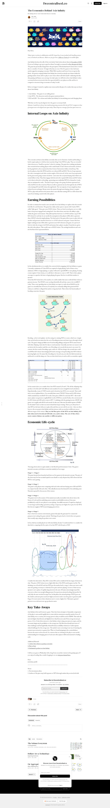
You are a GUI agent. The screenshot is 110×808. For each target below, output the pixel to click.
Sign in (105, 3)
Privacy (55, 797)
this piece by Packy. (77, 64)
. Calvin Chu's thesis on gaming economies (40, 644)
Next (77, 709)
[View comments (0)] (34, 21)
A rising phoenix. (32, 745)
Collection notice (66, 797)
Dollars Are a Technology (38, 754)
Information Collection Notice (54, 781)
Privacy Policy (66, 781)
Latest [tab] (33, 739)
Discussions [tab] (39, 739)
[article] (55, 746)
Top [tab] (29, 739)
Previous (33, 709)
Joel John (33, 16)
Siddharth (53, 747)
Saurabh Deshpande (39, 747)
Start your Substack (51, 801)
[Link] (25, 113)
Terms (59, 797)
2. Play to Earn (32, 646)
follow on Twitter (63, 57)
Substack (47, 805)
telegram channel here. (64, 655)
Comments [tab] (31, 720)
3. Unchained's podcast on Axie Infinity (39, 648)
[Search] (88, 3)
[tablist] (34, 720)
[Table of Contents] (2, 404)
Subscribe (97, 3)
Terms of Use (62, 779)
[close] (69, 757)
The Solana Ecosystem (37, 743)
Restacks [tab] (37, 720)
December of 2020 (76, 62)
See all (31, 774)
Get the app (62, 801)
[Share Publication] (91, 3)
